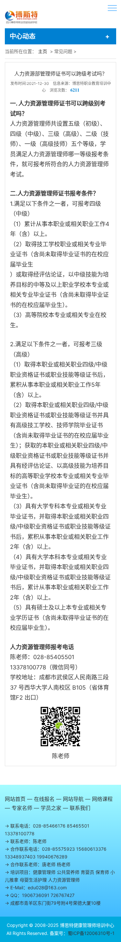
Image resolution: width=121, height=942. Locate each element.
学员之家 (51, 808)
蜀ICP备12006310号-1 (91, 933)
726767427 (63, 895)
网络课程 (102, 799)
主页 (42, 51)
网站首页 (15, 799)
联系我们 (80, 808)
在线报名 (44, 799)
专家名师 (22, 808)
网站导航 (73, 799)
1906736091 (35, 895)
